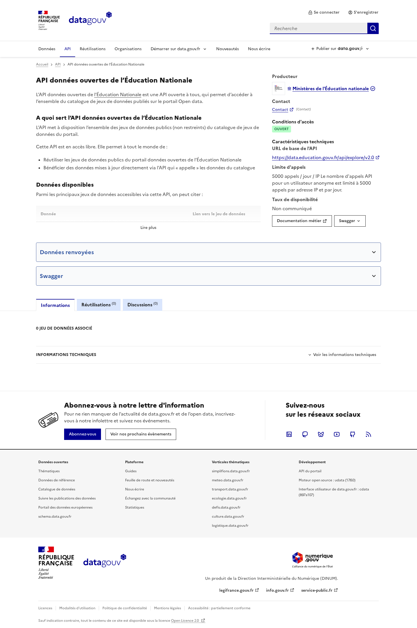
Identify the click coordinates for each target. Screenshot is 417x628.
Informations (55, 305)
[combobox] (324, 28)
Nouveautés (227, 49)
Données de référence (56, 480)
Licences (45, 608)
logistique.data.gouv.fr (230, 525)
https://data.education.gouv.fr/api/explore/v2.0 (323, 157)
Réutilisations (93, 49)
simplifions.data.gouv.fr (231, 471)
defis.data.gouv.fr (226, 507)
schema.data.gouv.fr (54, 516)
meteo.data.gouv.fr (227, 480)
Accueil (42, 64)
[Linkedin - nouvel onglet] (289, 434)
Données (46, 49)
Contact (280, 110)
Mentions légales (167, 608)
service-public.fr (316, 590)
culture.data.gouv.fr (228, 516)
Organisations (128, 49)
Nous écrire (259, 49)
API (67, 49)
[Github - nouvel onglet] (352, 434)
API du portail (310, 471)
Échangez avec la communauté (150, 498)
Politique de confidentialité (124, 608)
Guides (130, 471)
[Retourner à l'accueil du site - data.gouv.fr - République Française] (104, 563)
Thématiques (49, 471)
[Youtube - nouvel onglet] (336, 434)
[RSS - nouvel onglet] (368, 434)
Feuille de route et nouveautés (149, 480)
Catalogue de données (56, 489)
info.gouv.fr (277, 590)
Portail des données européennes (65, 507)
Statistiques (134, 507)
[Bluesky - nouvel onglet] (321, 434)
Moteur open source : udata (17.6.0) (327, 480)
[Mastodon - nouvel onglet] (305, 434)
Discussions (142, 304)
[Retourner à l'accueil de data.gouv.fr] (90, 19)
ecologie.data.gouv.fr (229, 498)
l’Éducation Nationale (117, 94)
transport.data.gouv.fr (230, 489)
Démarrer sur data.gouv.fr (175, 49)
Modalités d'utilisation (77, 608)
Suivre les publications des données (67, 498)
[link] (323, 12)
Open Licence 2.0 (185, 620)
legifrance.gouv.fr (236, 590)
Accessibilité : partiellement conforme (219, 608)
